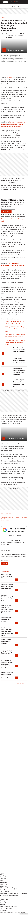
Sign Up (4, 563)
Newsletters (3, 882)
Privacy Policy (4, 899)
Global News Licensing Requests (10, 890)
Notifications (3, 884)
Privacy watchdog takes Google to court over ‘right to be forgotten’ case (16, 329)
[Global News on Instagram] (11, 822)
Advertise (3, 904)
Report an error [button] (15, 540)
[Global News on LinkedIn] (11, 835)
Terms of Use (4, 903)
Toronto (9, 77)
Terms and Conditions (8, 219)
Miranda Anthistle (13, 34)
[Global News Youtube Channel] (11, 810)
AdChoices (24, 913)
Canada (3, 17)
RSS (1, 880)
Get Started (6, 211)
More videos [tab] (16, 319)
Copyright (3, 901)
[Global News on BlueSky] (11, 871)
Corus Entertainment (6, 908)
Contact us (3, 878)
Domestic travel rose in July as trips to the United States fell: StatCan (15, 342)
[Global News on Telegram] (11, 859)
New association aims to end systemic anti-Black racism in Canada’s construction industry (13, 124)
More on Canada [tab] (6, 319)
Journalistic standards (15, 535)
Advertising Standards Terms (8, 906)
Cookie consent (4, 891)
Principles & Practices (6, 875)
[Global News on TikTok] (11, 847)
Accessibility (3, 910)
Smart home (3, 886)
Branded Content (5, 877)
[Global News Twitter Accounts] (11, 798)
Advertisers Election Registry (8, 888)
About (2, 873)
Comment (7, 538)
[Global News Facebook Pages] (11, 786)
